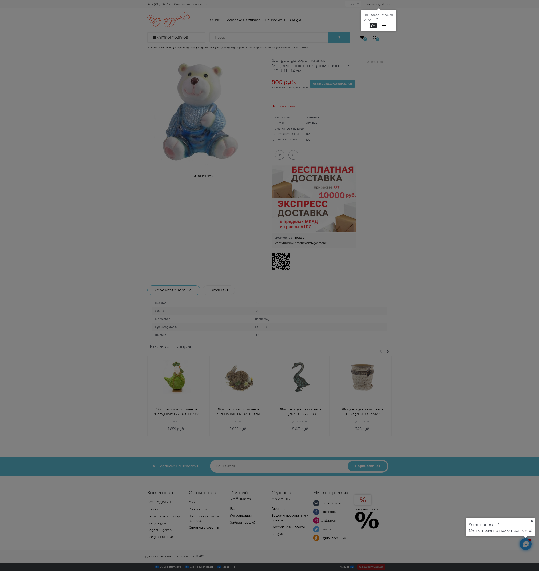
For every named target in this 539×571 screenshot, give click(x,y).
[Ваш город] (532, 521)
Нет (382, 25)
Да (373, 25)
